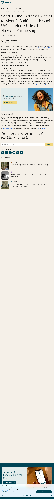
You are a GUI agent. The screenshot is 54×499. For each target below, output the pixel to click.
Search (49, 144)
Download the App (9, 482)
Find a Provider (9, 102)
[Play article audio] (2, 41)
